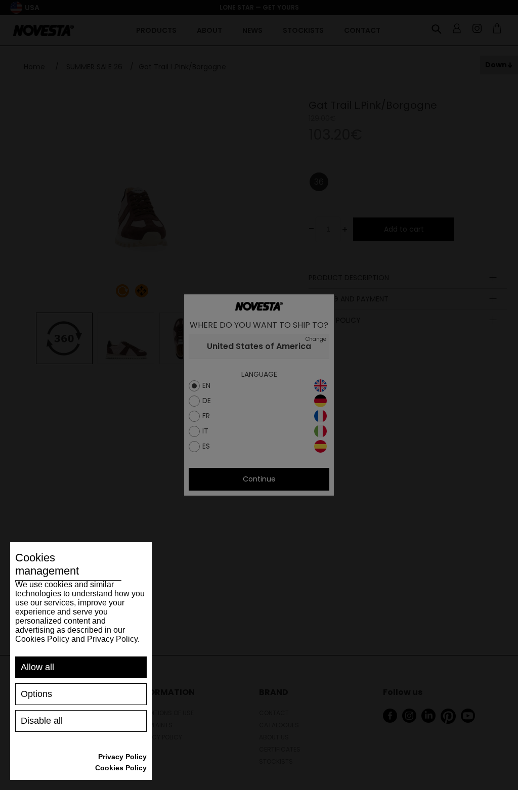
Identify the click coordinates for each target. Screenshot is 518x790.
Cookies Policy (121, 768)
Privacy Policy (122, 757)
